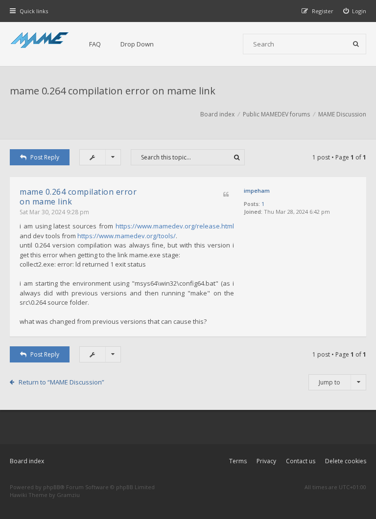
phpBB (51, 487)
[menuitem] (355, 11)
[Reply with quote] (226, 195)
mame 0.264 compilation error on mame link (112, 90)
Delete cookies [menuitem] (345, 461)
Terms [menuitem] (238, 461)
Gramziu (68, 494)
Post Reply (44, 157)
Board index (27, 461)
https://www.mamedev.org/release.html (175, 226)
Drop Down (137, 44)
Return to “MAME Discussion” (61, 382)
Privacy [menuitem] (266, 461)
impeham (257, 190)
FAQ (95, 44)
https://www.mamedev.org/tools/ (126, 235)
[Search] (356, 44)
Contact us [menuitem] (300, 461)
